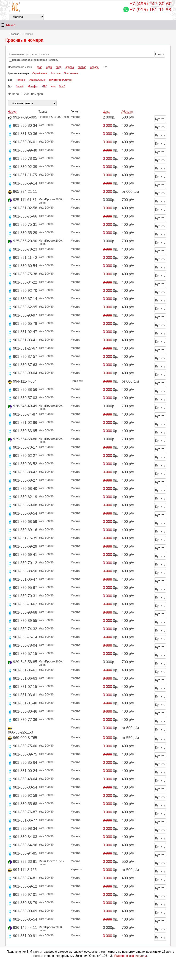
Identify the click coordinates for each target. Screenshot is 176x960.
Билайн (20, 86)
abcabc (94, 67)
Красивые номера (18, 73)
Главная (14, 34)
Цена (106, 111)
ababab (82, 67)
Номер (12, 111)
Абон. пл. (127, 111)
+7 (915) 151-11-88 (150, 9)
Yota (53, 86)
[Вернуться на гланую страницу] (15, 7)
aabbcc (70, 67)
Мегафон (33, 86)
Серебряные (39, 73)
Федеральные (37, 79)
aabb (49, 67)
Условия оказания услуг (130, 955)
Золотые (55, 73)
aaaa (39, 67)
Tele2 (62, 86)
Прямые (20, 79)
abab (58, 67)
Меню (10, 25)
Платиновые (71, 73)
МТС (44, 86)
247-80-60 (150, 3)
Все (10, 79)
